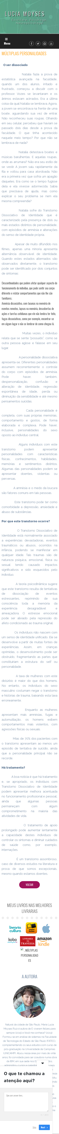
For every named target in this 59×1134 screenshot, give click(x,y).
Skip (34, 1127)
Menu (7, 43)
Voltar (29, 885)
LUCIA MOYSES (25, 13)
